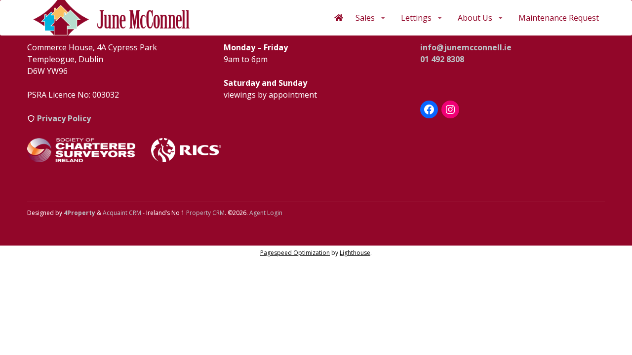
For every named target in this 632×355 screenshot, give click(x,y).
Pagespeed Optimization (295, 252)
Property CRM (205, 213)
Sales (365, 17)
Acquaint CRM (122, 213)
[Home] (339, 18)
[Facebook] (429, 109)
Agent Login (265, 213)
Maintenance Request (558, 17)
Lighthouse (355, 252)
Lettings (416, 17)
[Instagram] (450, 109)
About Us (475, 17)
